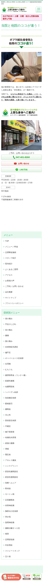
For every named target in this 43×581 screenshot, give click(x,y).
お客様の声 (9, 281)
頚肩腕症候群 (10, 398)
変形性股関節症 (11, 477)
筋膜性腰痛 (9, 381)
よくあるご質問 (11, 269)
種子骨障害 (9, 432)
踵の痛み (8, 341)
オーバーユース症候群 (14, 358)
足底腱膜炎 (9, 500)
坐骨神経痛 (9, 505)
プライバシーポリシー (14, 303)
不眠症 (8, 426)
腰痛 (7, 335)
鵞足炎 (8, 454)
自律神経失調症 (11, 347)
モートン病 (9, 494)
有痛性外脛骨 (10, 437)
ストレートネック (12, 551)
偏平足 (8, 352)
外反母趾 (8, 545)
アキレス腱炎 (10, 460)
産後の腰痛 (9, 443)
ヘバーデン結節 (11, 392)
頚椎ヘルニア (10, 483)
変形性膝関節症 (11, 471)
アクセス (8, 275)
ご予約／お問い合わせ (14, 286)
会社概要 (8, 292)
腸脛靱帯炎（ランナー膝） (16, 375)
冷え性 (8, 415)
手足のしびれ (10, 324)
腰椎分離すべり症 (12, 528)
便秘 (7, 449)
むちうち (8, 370)
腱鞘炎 (8, 409)
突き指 (8, 517)
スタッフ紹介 (10, 258)
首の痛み (8, 330)
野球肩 (8, 489)
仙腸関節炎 (9, 387)
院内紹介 (8, 264)
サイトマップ (10, 298)
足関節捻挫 (9, 539)
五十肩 (8, 556)
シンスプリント (11, 466)
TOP (7, 241)
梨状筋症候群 (10, 420)
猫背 (7, 534)
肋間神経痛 (9, 522)
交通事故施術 (10, 252)
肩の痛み (8, 319)
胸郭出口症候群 (11, 511)
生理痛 (8, 364)
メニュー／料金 (11, 247)
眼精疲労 (8, 404)
